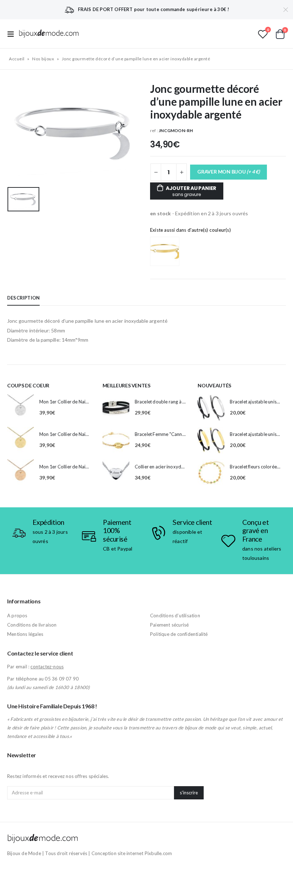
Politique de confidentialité (179, 634)
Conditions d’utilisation (175, 615)
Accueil (17, 58)
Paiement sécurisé (169, 625)
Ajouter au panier (191, 191)
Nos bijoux (43, 58)
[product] (20, 408)
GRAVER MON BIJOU (228, 172)
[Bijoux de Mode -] (49, 33)
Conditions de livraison (32, 625)
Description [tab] (23, 298)
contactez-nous (47, 666)
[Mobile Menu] (13, 33)
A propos (17, 615)
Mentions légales (25, 634)
